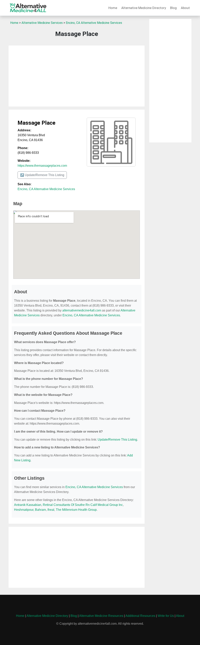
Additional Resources (140, 615)
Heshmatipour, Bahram (30, 509)
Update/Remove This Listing (117, 439)
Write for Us (166, 615)
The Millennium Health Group (76, 509)
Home (112, 8)
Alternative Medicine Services (42, 23)
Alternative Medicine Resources (101, 615)
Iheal (50, 509)
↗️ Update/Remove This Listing (42, 175)
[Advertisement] (76, 76)
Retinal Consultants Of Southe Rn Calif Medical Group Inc (83, 504)
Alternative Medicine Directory (143, 8)
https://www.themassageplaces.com (42, 165)
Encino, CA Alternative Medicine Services (94, 23)
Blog (173, 8)
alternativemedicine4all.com (81, 310)
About (185, 8)
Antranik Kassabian (27, 504)
